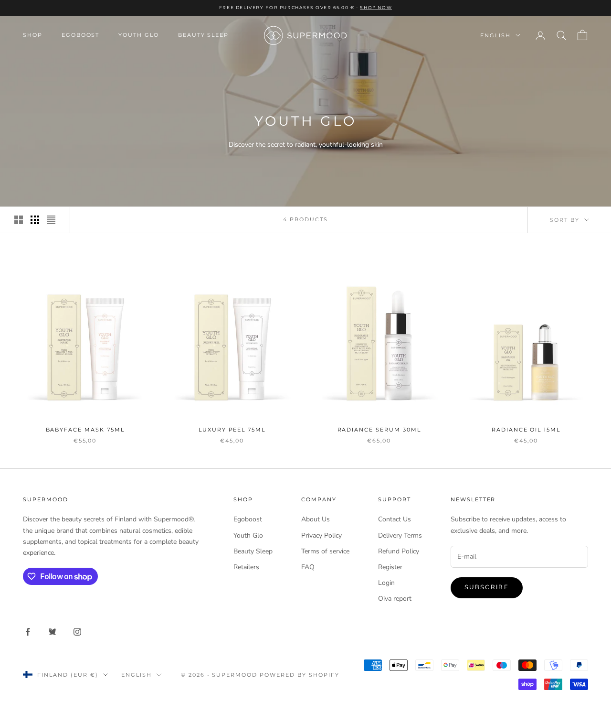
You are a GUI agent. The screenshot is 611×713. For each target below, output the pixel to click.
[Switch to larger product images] (18, 220)
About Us (315, 519)
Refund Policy (398, 551)
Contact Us (394, 519)
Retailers (246, 567)
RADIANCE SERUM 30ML (379, 430)
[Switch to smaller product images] (35, 220)
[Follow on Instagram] (77, 632)
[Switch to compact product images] (51, 220)
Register (390, 567)
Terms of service (325, 551)
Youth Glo (138, 35)
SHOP (32, 35)
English (495, 35)
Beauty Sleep (203, 35)
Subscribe (486, 587)
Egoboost (81, 35)
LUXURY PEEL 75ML (232, 430)
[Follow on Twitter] (52, 632)
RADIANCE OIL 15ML (526, 430)
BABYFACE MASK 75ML (85, 430)
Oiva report (394, 598)
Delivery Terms (400, 535)
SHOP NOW (376, 7)
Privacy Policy (321, 535)
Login (386, 582)
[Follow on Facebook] (27, 632)
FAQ (308, 567)
